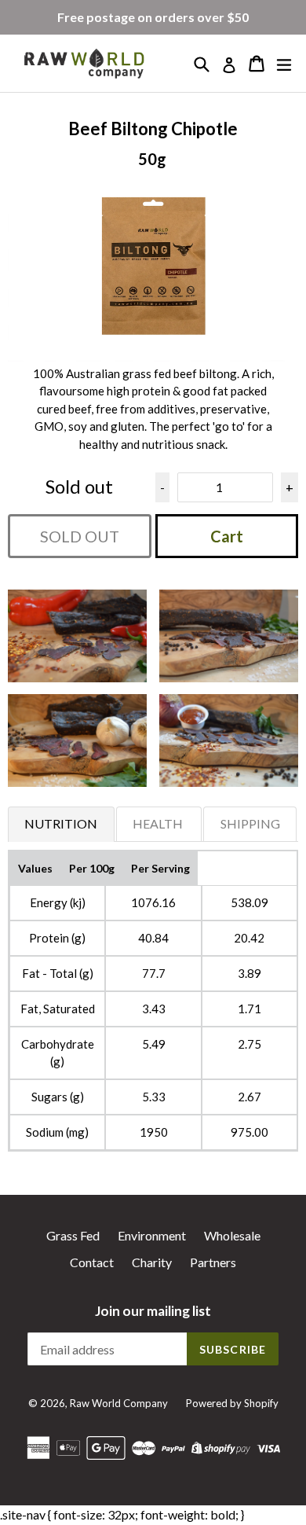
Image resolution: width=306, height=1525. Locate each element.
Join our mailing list (153, 1311)
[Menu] (284, 64)
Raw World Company (119, 1403)
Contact (92, 1262)
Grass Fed (73, 1235)
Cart (226, 536)
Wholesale (232, 1235)
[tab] (61, 824)
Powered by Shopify (232, 1403)
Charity (152, 1262)
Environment (152, 1235)
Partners (213, 1262)
